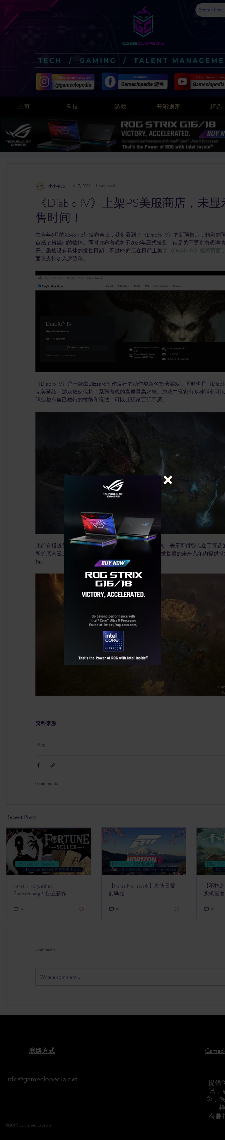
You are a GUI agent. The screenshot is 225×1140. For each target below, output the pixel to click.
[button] (167, 479)
